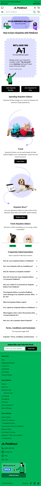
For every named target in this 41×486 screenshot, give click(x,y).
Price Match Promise (8, 432)
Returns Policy (6, 429)
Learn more (4, 4)
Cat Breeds (5, 372)
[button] (2, 7)
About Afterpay (7, 408)
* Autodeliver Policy (8, 423)
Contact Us (5, 366)
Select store (36, 3)
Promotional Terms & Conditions (13, 426)
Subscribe (31, 349)
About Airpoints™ (7, 405)
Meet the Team (7, 390)
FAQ (3, 360)
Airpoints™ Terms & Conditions (12, 435)
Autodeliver (5, 399)
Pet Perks (5, 402)
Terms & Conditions (8, 420)
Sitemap (25, 483)
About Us (5, 387)
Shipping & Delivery (8, 363)
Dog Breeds (5, 369)
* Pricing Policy (7, 438)
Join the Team (8, 393)
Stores (4, 384)
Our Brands (5, 396)
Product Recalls (7, 375)
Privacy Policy (6, 417)
